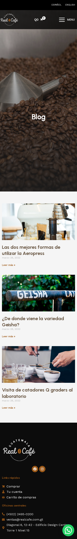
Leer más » (8, 265)
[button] (68, 530)
